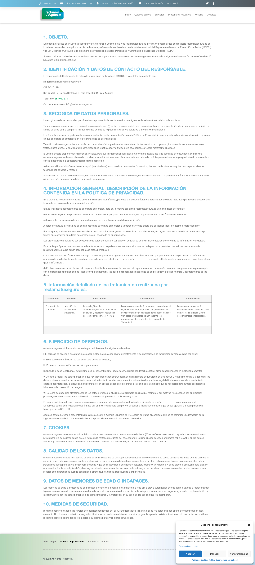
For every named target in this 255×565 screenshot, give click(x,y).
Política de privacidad (218, 560)
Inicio (128, 14)
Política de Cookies (200, 560)
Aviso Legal (233, 560)
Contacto (211, 14)
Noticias (199, 14)
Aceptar (190, 553)
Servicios (159, 14)
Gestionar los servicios (188, 546)
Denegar (214, 553)
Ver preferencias (239, 553)
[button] (249, 524)
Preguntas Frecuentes (179, 14)
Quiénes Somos (142, 14)
